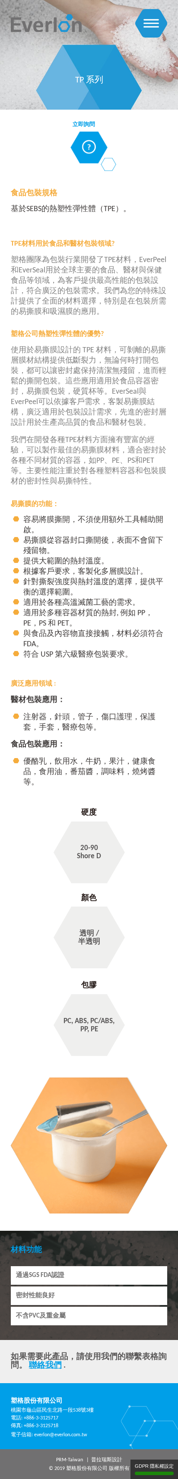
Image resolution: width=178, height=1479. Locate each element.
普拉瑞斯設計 (106, 1460)
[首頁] (46, 16)
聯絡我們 (45, 1366)
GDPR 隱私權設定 (154, 1466)
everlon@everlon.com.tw (60, 1435)
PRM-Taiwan (69, 1460)
